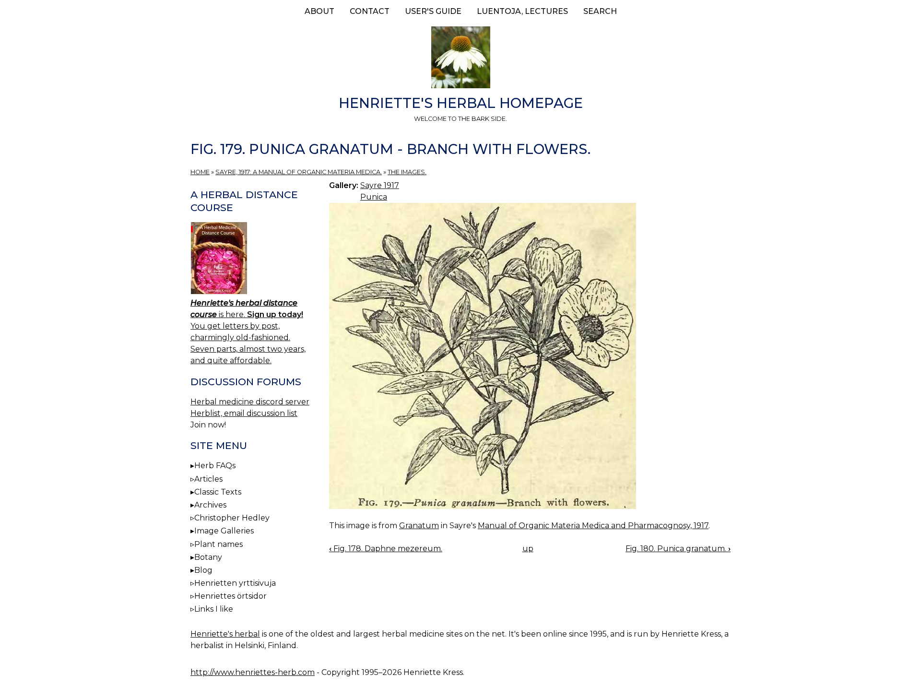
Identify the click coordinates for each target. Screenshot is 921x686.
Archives (210, 504)
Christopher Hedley (232, 517)
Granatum (419, 525)
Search (600, 11)
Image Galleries (224, 530)
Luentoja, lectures (522, 11)
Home (200, 172)
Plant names (218, 544)
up (527, 548)
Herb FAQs (215, 465)
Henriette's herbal (225, 634)
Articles (208, 479)
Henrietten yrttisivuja (235, 583)
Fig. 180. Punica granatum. (678, 548)
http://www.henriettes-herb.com (252, 672)
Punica (373, 196)
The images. (407, 172)
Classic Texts (217, 492)
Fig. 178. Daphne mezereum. (385, 548)
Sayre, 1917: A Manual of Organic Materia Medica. (298, 172)
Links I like (213, 609)
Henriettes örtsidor (230, 596)
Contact (370, 11)
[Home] (460, 59)
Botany (208, 557)
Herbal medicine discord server (249, 401)
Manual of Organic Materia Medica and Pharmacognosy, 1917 (593, 525)
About (319, 11)
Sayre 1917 (379, 185)
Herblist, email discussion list (243, 413)
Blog (203, 570)
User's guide (433, 11)
